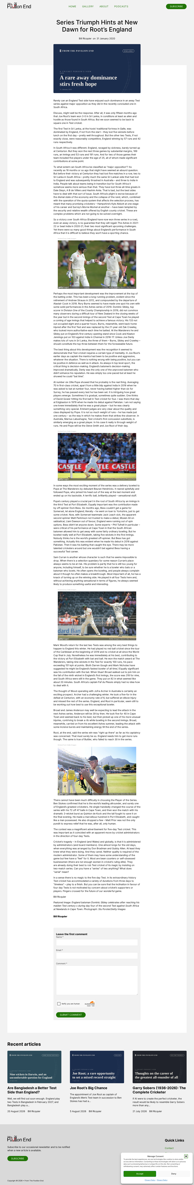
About (104, 6)
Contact (169, 1148)
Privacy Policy (150, 1180)
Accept (139, 1173)
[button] (186, 1156)
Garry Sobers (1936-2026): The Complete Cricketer (159, 1090)
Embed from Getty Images (67, 238)
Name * (59, 937)
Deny (173, 1173)
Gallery (88, 6)
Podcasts (121, 6)
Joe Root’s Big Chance (88, 1088)
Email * (59, 950)
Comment (61, 964)
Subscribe (176, 6)
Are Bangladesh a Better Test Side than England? (31, 1090)
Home (72, 6)
